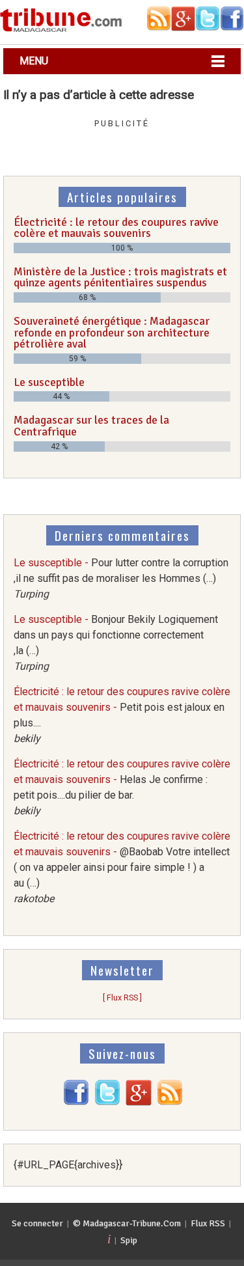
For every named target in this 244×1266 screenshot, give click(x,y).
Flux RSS (208, 1223)
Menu (34, 61)
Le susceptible (49, 382)
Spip (128, 1240)
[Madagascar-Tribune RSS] (170, 1102)
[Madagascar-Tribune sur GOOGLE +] (139, 1102)
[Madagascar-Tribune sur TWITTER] (107, 1102)
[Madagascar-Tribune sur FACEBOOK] (76, 1102)
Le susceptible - (121, 578)
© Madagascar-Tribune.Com (127, 1223)
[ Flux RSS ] (122, 997)
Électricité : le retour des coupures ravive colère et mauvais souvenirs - (122, 867)
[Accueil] (61, 29)
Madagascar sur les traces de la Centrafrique (91, 426)
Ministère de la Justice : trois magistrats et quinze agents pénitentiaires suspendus (120, 277)
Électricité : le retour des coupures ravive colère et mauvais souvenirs (116, 228)
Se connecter (37, 1223)
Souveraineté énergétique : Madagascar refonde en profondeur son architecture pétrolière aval (112, 332)
